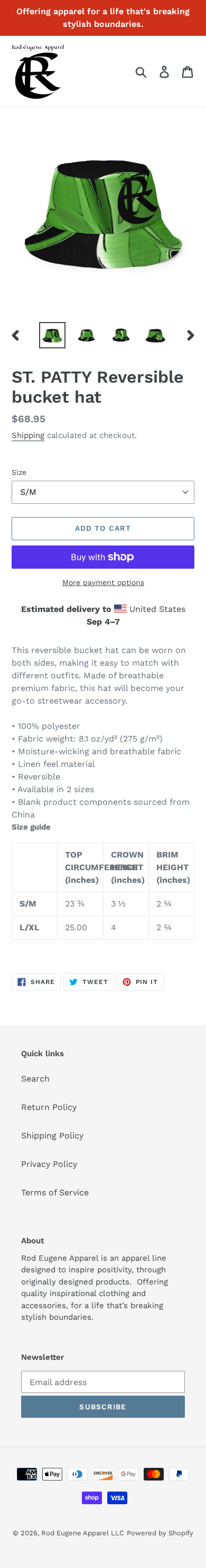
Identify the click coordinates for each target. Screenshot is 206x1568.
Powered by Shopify (160, 1533)
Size (19, 472)
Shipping (28, 435)
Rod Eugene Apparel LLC (82, 1533)
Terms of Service (55, 1192)
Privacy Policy (49, 1164)
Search (35, 1079)
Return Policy (49, 1107)
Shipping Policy (52, 1136)
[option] (52, 335)
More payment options (103, 582)
